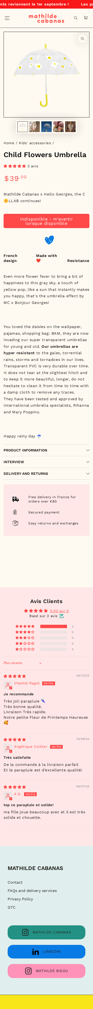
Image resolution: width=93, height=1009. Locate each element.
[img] (15, 676)
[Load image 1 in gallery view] (22, 126)
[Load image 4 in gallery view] (58, 126)
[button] (75, 18)
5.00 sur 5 (59, 611)
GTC (12, 907)
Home (9, 143)
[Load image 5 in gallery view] (70, 126)
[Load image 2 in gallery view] (34, 126)
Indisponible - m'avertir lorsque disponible (46, 221)
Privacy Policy (20, 899)
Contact (15, 882)
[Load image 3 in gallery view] (46, 126)
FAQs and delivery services (32, 890)
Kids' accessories (35, 143)
